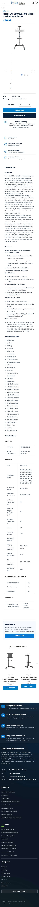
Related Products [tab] (18, 646)
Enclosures (4, 795)
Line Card (4, 867)
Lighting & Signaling (7, 808)
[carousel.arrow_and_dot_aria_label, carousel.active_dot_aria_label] (22, 75)
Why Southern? (5, 873)
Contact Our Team (19, 891)
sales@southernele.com (17, 777)
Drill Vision (4, 879)
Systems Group (5, 876)
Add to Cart (10, 688)
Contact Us (19, 635)
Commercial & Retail (7, 852)
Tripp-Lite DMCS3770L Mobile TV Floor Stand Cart (29, 679)
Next (33, 71)
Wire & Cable (5, 798)
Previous (6, 71)
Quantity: (11, 105)
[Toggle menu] (3, 3)
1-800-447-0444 (14, 774)
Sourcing (4, 870)
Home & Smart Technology (9, 855)
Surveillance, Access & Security (10, 802)
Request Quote (19, 115)
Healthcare (4, 839)
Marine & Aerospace (7, 829)
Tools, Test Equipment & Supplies (11, 818)
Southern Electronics (12, 748)
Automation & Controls (8, 792)
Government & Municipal (8, 845)
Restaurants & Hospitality (8, 849)
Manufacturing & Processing (9, 832)
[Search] (33, 3)
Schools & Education (7, 842)
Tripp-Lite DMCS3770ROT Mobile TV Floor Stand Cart (10, 679)
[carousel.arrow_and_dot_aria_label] (24, 75)
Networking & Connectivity (9, 811)
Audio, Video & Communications (11, 805)
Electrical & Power (6, 814)
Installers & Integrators (8, 836)
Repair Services (6, 883)
